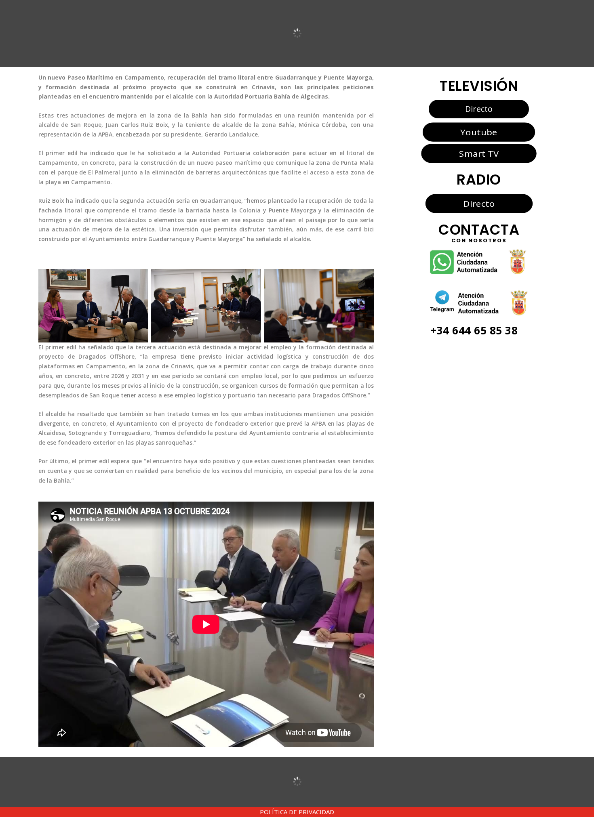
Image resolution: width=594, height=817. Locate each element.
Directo (479, 108)
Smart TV (479, 153)
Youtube (478, 132)
